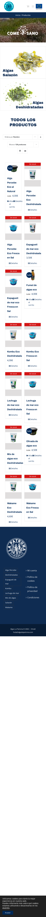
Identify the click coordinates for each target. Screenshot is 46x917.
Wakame (9, 607)
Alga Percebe (10, 570)
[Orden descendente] (40, 137)
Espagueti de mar (10, 581)
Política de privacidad (32, 589)
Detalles (18, 201)
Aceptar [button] (8, 913)
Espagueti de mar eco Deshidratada (33, 249)
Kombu (8, 588)
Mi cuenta (32, 570)
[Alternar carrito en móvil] (28, 6)
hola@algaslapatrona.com (23, 632)
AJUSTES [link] (5, 908)
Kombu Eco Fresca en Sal (32, 356)
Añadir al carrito (11, 204)
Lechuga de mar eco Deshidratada (14, 405)
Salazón (8, 602)
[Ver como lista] (25, 150)
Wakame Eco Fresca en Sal (32, 507)
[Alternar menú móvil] (33, 6)
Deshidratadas (11, 575)
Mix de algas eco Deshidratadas (15, 458)
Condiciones (33, 597)
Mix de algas (10, 598)
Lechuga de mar (12, 593)
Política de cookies (32, 579)
